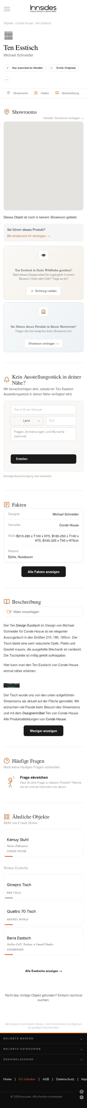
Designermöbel (34, 713)
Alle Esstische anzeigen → (43, 971)
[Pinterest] (82, 1097)
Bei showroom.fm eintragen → (28, 236)
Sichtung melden (46, 291)
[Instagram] (82, 1091)
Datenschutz (65, 1079)
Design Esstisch (28, 625)
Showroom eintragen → (44, 343)
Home (7, 1079)
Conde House (24, 23)
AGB (46, 1079)
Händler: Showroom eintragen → (63, 118)
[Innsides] (43, 8)
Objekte (8, 23)
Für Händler (27, 1079)
